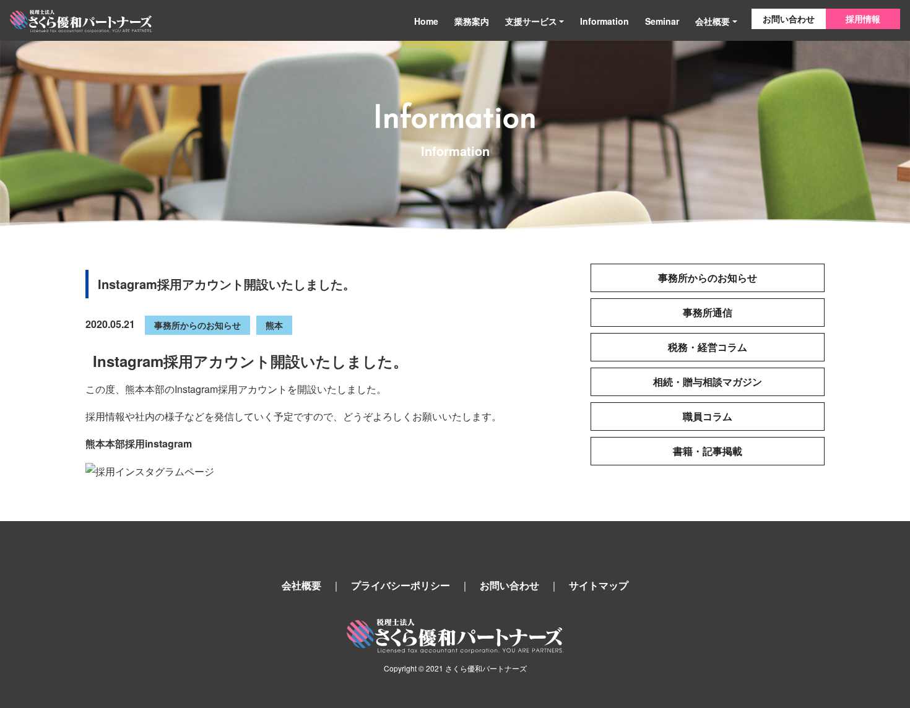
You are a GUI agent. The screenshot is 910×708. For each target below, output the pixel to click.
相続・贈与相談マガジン (707, 381)
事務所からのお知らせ (197, 325)
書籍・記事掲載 (707, 451)
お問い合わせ (789, 18)
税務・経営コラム (707, 347)
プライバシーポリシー (400, 585)
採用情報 (863, 18)
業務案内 (471, 21)
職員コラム (707, 416)
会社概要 (712, 21)
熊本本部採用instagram (138, 443)
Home (426, 21)
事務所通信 (707, 312)
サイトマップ (598, 585)
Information (604, 21)
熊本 (274, 325)
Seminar (662, 21)
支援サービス (531, 21)
